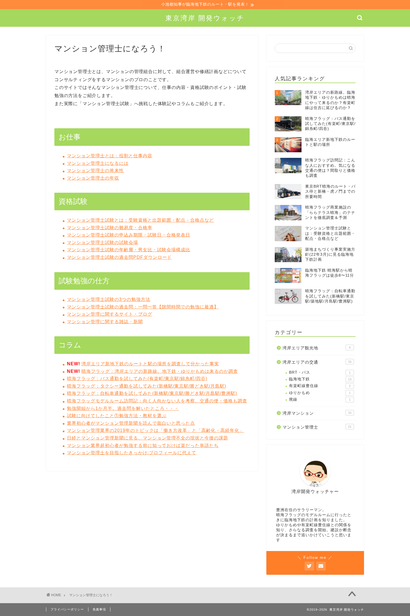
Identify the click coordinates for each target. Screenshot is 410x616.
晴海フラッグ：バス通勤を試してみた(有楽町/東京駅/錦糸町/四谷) (137, 378)
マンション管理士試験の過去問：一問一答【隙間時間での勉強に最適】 (143, 307)
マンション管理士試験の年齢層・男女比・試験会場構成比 (128, 249)
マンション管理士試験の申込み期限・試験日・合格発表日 (128, 235)
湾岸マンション (317, 413)
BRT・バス (320, 372)
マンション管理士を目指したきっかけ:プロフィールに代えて (131, 452)
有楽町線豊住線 (320, 386)
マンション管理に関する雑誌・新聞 (105, 321)
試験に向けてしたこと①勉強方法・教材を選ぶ (117, 415)
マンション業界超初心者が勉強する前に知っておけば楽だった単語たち (143, 445)
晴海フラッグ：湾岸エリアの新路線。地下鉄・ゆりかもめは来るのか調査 (159, 371)
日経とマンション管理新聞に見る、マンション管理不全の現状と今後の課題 (147, 438)
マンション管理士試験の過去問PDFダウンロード (119, 257)
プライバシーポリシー (67, 609)
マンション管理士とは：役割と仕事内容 (109, 155)
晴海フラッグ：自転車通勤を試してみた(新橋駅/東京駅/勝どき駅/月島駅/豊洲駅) (152, 393)
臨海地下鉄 (320, 379)
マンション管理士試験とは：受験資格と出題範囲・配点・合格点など (140, 220)
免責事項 (99, 609)
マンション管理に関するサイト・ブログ (109, 314)
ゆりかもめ (320, 393)
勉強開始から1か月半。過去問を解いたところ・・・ (123, 408)
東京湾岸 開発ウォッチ (205, 18)
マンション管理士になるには (98, 163)
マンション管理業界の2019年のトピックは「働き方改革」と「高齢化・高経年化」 (155, 430)
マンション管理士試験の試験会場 (102, 242)
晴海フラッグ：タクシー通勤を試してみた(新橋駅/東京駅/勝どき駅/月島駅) (146, 386)
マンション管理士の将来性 (95, 170)
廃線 (320, 399)
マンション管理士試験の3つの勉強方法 (108, 299)
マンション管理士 (317, 427)
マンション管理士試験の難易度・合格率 (109, 227)
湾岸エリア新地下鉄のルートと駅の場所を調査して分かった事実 (150, 363)
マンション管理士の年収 (93, 178)
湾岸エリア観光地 (317, 348)
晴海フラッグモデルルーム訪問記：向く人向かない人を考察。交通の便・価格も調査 (157, 400)
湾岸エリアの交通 (317, 362)
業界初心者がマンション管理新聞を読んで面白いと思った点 (131, 423)
